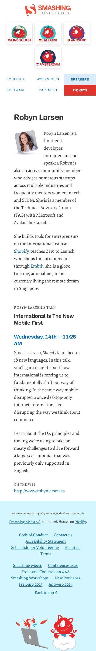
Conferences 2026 (63, 565)
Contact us (63, 535)
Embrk (37, 266)
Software (16, 90)
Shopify (21, 251)
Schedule (16, 79)
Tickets (80, 90)
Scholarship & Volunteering (35, 547)
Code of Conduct (33, 535)
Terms (45, 553)
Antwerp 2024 (60, 584)
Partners (48, 90)
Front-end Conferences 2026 (45, 571)
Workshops (48, 79)
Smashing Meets (27, 565)
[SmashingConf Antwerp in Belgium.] (76, 33)
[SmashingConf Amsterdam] (47, 57)
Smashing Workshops (29, 578)
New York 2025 (67, 578)
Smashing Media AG (24, 522)
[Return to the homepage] (48, 13)
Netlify (80, 522)
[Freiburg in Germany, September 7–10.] (47, 33)
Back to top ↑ (47, 592)
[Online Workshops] (19, 33)
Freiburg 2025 (30, 584)
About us (72, 547)
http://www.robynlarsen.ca (39, 491)
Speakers (80, 79)
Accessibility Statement (46, 541)
